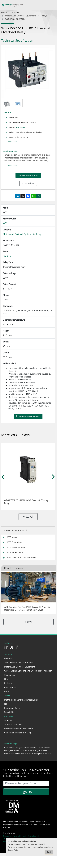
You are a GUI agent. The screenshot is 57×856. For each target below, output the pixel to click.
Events (7, 691)
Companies (9, 675)
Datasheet (29, 183)
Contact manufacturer (28, 175)
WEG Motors (12, 537)
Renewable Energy (12, 708)
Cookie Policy (13, 850)
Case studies (10, 687)
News (6, 679)
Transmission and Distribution (18, 662)
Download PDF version (29, 416)
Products (8, 658)
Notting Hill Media (20, 824)
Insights (8, 683)
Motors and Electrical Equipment (19, 666)
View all (28, 516)
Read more (12, 141)
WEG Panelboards (15, 552)
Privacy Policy (31, 844)
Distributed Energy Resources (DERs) (21, 699)
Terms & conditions (13, 724)
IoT (5, 703)
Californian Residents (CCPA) (17, 732)
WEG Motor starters (16, 547)
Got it (48, 852)
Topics (7, 695)
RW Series (20, 127)
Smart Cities (9, 712)
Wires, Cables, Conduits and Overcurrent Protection (28, 670)
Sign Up (26, 792)
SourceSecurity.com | (11, 836)
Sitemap (8, 720)
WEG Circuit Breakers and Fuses (21, 557)
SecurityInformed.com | (29, 836)
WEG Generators (14, 542)
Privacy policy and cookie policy (18, 728)
